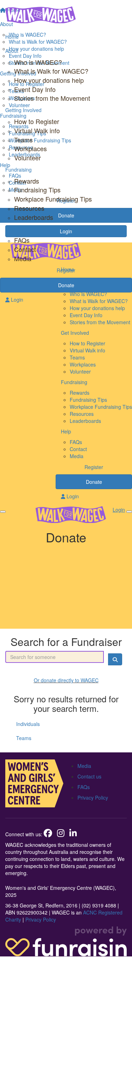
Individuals (28, 723)
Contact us (89, 776)
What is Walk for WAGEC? (51, 70)
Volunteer (27, 157)
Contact (25, 249)
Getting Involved (23, 109)
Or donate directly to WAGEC (66, 680)
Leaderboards (33, 217)
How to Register (36, 121)
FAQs (22, 240)
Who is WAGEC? (38, 62)
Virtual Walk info (37, 130)
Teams (23, 139)
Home (12, 36)
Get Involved (75, 332)
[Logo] (66, 15)
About (11, 50)
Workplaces (30, 148)
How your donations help (49, 80)
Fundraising (18, 169)
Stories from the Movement (52, 98)
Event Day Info (35, 89)
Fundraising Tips (37, 189)
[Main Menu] (3, 512)
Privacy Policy (92, 797)
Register (66, 270)
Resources (29, 208)
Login (16, 299)
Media (22, 258)
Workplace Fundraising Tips (53, 198)
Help (10, 228)
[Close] (129, 512)
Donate (66, 285)
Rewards (26, 180)
